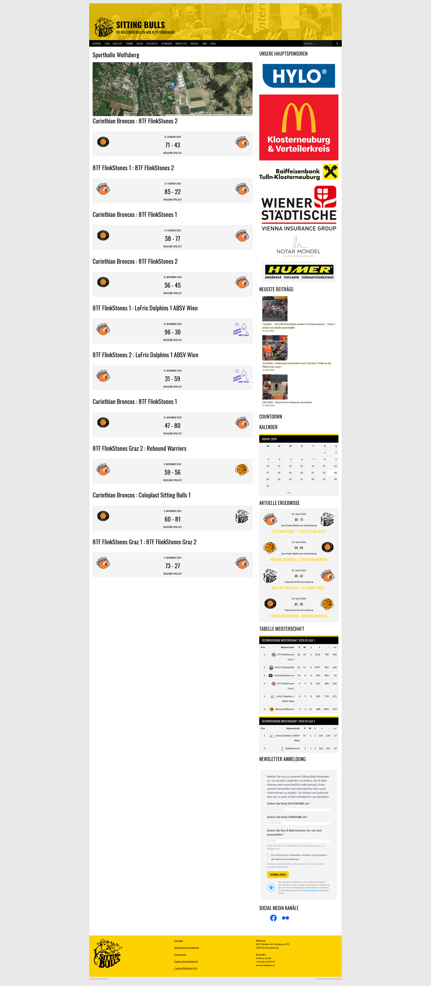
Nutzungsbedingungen (310, 890)
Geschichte (152, 43)
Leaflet (170, 115)
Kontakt (194, 43)
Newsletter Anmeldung (186, 947)
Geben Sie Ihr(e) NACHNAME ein (288, 803)
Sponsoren (166, 43)
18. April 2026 (299, 570)
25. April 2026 (299, 513)
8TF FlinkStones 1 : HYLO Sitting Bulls (299, 531)
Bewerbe (97, 43)
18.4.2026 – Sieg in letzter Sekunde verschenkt (287, 402)
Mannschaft (287, 647)
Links (204, 43)
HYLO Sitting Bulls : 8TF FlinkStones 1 (299, 587)
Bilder (140, 43)
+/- (335, 647)
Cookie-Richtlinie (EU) (185, 968)
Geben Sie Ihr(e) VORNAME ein (287, 817)
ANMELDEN (278, 874)
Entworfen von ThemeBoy (328, 979)
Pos (263, 647)
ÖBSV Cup (117, 43)
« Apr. (289, 492)
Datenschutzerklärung (186, 961)
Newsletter (181, 43)
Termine (129, 43)
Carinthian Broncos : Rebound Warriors (299, 615)
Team (107, 43)
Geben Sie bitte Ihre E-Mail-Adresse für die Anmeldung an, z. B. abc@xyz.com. (296, 847)
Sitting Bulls (140, 25)
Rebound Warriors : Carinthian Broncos (299, 559)
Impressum (180, 954)
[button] (173, 85)
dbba (213, 43)
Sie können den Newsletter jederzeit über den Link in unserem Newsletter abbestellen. (295, 865)
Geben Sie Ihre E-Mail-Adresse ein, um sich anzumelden (294, 832)
